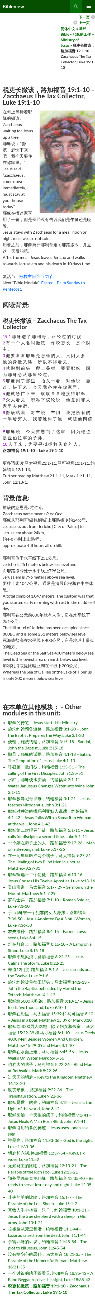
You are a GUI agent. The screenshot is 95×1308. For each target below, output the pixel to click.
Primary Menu (88, 6)
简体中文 (68, 28)
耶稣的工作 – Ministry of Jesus (77, 39)
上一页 (84, 22)
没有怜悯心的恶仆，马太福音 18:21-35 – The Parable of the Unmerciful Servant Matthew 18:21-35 (49, 1260)
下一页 (84, 17)
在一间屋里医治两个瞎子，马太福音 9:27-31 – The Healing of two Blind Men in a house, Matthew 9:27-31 (51, 862)
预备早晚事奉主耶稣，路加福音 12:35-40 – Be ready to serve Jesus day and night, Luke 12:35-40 (50, 1184)
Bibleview (13, 6)
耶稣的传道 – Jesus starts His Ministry (43, 722)
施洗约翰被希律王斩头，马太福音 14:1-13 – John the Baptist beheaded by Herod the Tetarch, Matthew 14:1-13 (49, 988)
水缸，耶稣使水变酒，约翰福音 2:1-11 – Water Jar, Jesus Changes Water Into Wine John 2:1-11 (51, 786)
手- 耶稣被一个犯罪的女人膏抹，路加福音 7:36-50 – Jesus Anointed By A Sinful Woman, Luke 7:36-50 (49, 918)
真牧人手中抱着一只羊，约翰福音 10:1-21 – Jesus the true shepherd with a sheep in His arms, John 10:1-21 (49, 1216)
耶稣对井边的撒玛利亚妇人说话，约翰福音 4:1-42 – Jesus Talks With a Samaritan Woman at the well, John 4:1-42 (49, 817)
